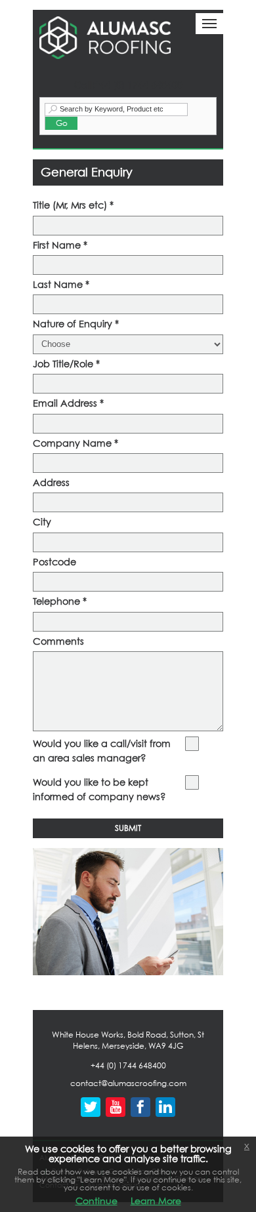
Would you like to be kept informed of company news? (99, 789)
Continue (96, 1200)
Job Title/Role (66, 363)
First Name (60, 245)
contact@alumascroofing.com (128, 1083)
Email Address (68, 403)
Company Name (75, 443)
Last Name (61, 284)
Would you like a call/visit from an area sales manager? (102, 750)
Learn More (156, 1200)
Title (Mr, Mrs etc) (73, 205)
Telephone (60, 601)
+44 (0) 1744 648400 (128, 1065)
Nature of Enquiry (76, 323)
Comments (58, 641)
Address (51, 482)
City (42, 521)
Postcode (54, 561)
